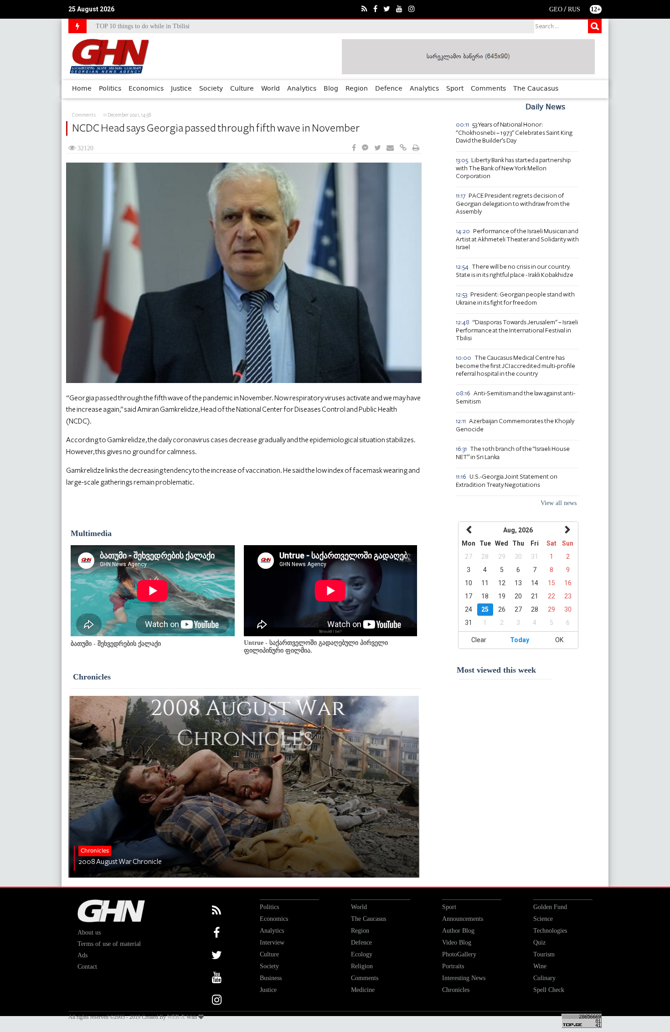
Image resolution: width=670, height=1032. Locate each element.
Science (543, 918)
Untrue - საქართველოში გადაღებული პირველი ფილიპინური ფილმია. (316, 646)
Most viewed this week (496, 669)
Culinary (544, 978)
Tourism (544, 954)
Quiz (539, 942)
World (270, 89)
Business (271, 978)
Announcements (462, 918)
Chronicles (92, 676)
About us (89, 932)
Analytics (301, 89)
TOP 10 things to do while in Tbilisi (143, 26)
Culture (242, 89)
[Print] (416, 148)
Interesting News (463, 978)
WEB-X (176, 1017)
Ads (82, 955)
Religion (362, 966)
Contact (87, 966)
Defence (388, 89)
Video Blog (456, 942)
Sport (455, 89)
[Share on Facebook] (354, 148)
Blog (331, 89)
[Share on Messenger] (365, 148)
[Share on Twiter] (377, 148)
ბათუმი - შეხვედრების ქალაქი (116, 643)
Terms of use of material (109, 943)
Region (356, 89)
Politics (110, 89)
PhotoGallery (459, 954)
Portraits (453, 966)
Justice (181, 89)
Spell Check (548, 989)
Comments (488, 89)
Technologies (550, 930)
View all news (559, 503)
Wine (539, 966)
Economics (146, 89)
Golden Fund (550, 907)
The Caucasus (535, 89)
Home (82, 89)
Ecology (361, 954)
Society (211, 89)
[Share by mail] (390, 148)
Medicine (363, 989)
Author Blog (458, 930)
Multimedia (91, 533)
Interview (272, 942)
